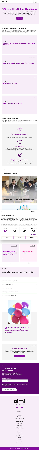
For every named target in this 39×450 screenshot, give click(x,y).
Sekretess (22, 448)
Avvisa (7, 237)
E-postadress (6, 378)
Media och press (19, 442)
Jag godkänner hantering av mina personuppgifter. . (15, 385)
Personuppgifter (17, 448)
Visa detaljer (33, 234)
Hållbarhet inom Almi (19, 435)
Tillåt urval (19, 237)
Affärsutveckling (19, 416)
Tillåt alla (31, 237)
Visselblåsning (27, 448)
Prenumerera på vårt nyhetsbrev (9, 389)
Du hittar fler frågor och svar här (8, 295)
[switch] (14, 230)
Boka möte (19, 18)
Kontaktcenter (19, 425)
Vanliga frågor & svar (19, 427)
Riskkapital (19, 414)
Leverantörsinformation (19, 428)
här (29, 221)
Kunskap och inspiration (19, 418)
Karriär (19, 439)
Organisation (19, 437)
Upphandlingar (19, 441)
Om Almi (19, 433)
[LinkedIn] (19, 408)
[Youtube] (22, 408)
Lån (19, 413)
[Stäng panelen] (37, 211)
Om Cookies (12, 448)
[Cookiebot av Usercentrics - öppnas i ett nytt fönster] (30, 211)
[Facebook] (17, 408)
